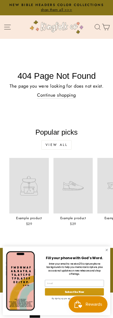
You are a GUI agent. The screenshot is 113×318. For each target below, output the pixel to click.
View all (57, 144)
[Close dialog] (106, 250)
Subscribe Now (74, 292)
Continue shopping (56, 95)
